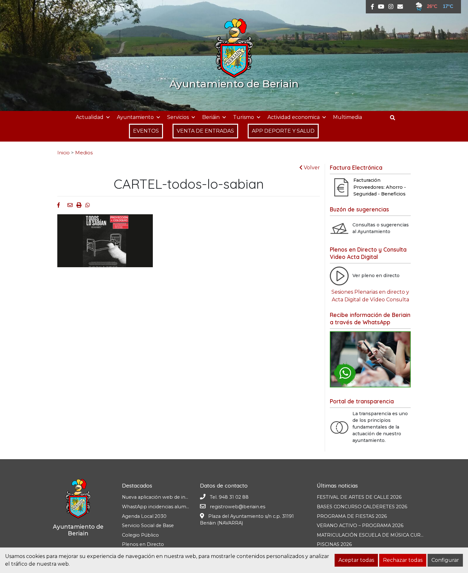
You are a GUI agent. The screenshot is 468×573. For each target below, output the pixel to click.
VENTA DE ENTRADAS (205, 131)
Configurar (445, 560)
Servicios (178, 117)
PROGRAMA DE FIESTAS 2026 (352, 516)
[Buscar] (395, 118)
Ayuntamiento (135, 117)
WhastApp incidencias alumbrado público (170, 507)
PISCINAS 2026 (334, 544)
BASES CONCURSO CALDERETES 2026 (362, 507)
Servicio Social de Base (148, 525)
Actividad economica (293, 117)
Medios (84, 153)
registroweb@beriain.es (237, 507)
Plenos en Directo (143, 544)
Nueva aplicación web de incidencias (164, 497)
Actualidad (89, 117)
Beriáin (211, 117)
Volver (311, 168)
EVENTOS (146, 131)
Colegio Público (140, 535)
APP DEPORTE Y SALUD (283, 131)
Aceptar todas (356, 560)
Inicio (63, 153)
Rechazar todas (402, 560)
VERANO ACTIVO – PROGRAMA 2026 (360, 525)
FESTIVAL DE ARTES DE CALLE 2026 (359, 497)
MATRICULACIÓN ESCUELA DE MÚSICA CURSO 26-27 (379, 535)
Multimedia (347, 117)
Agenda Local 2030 (144, 516)
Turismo (243, 117)
